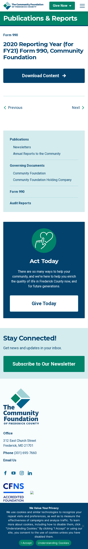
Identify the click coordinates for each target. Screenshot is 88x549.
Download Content (40, 75)
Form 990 (17, 192)
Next (76, 107)
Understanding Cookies (53, 543)
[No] (83, 526)
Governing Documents (27, 165)
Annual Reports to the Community (37, 154)
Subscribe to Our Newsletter (44, 364)
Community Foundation (29, 173)
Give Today (44, 303)
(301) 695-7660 (25, 453)
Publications (19, 139)
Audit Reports (20, 203)
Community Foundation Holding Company (42, 180)
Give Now (60, 6)
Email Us (9, 460)
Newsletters (22, 147)
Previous (15, 107)
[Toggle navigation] (82, 6)
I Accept (26, 543)
